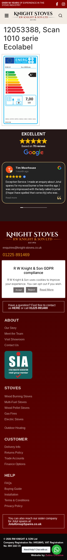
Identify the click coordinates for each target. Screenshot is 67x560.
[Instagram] (63, 4)
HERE (16, 308)
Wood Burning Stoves (18, 396)
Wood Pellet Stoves (16, 407)
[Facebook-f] (57, 4)
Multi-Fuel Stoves (15, 402)
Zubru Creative (54, 555)
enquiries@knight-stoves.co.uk (22, 247)
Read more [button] (11, 197)
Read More (47, 289)
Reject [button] (31, 289)
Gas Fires (10, 413)
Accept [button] (19, 290)
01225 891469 (38, 308)
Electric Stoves (13, 419)
